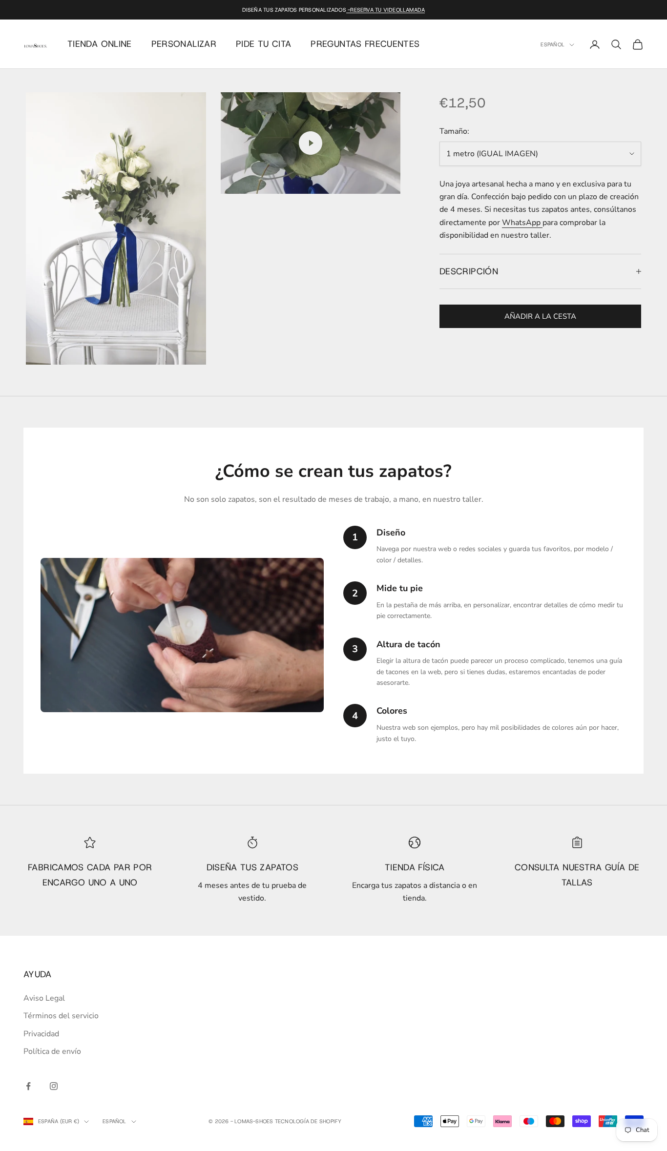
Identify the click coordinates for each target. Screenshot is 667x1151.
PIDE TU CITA (263, 44)
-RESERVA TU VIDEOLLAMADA (385, 9)
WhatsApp (522, 222)
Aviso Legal (44, 998)
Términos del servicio (61, 1015)
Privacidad (41, 1033)
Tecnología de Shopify (308, 1121)
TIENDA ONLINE (99, 44)
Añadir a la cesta (540, 316)
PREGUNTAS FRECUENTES (365, 44)
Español (552, 44)
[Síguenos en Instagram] (54, 1086)
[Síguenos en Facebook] (28, 1086)
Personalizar (183, 44)
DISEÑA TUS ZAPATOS (252, 867)
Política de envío (52, 1051)
